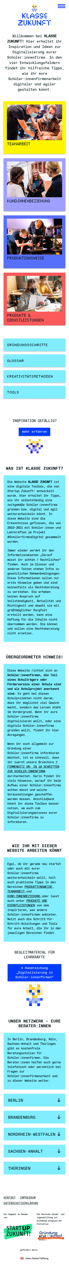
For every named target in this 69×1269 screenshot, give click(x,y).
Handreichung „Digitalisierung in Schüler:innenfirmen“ (34, 973)
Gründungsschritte (27, 345)
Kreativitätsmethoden (30, 376)
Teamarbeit (16, 891)
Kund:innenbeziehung (24, 896)
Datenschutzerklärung (21, 1203)
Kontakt (10, 1198)
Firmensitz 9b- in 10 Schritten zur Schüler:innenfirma (33, 769)
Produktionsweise (38, 887)
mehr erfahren (34, 432)
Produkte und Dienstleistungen (27, 903)
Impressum (28, 1198)
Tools (13, 392)
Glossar (15, 361)
